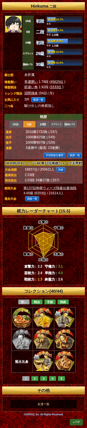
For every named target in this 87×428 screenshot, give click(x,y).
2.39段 (55, 35)
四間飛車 (31, 93)
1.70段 (55, 45)
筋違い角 (31, 87)
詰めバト (70, 124)
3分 (29, 124)
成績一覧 (32, 198)
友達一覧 (43, 404)
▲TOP (76, 422)
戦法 (37, 302)
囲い (24, 302)
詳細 (60, 169)
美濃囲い (31, 82)
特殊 (63, 302)
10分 (15, 124)
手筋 (50, 302)
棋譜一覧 (38, 99)
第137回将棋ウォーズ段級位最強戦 (49, 188)
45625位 (56, 82)
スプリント (56, 124)
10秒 (43, 124)
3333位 (55, 87)
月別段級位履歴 (54, 155)
